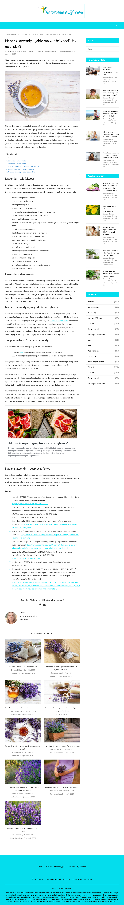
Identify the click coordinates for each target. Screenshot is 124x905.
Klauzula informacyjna (55, 867)
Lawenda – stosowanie (17, 164)
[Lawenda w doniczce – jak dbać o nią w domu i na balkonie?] (62, 730)
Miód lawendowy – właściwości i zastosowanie (23, 708)
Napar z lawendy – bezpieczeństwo (21, 172)
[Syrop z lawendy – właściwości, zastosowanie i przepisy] (23, 730)
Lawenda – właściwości (17, 161)
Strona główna (10, 34)
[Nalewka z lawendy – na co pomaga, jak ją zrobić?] (23, 813)
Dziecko (103, 323)
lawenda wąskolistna (59, 320)
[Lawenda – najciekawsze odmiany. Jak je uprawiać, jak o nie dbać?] (23, 772)
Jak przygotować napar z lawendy (21, 169)
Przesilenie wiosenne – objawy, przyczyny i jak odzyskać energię (111, 155)
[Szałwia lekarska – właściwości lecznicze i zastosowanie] (93, 275)
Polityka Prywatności (78, 867)
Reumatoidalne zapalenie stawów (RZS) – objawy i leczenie (109, 230)
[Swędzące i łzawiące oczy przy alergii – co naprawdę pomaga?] (93, 94)
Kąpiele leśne (103, 307)
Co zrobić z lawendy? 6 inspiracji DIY (23, 667)
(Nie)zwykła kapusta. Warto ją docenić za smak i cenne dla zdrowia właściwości (110, 186)
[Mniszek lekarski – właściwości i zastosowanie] (93, 210)
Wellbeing (103, 313)
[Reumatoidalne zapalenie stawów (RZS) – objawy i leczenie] (93, 231)
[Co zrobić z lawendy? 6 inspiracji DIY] (23, 651)
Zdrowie (24, 34)
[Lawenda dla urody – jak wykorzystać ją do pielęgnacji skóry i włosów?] (62, 692)
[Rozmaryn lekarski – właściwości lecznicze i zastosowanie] (93, 254)
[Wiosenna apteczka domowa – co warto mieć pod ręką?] (93, 115)
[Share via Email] (44, 605)
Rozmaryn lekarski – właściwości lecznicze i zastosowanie (111, 252)
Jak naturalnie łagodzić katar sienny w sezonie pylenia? (111, 134)
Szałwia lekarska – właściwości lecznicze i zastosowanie (111, 273)
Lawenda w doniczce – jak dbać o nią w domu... (62, 746)
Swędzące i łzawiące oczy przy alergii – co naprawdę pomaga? (110, 92)
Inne (103, 340)
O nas (40, 867)
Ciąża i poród (103, 329)
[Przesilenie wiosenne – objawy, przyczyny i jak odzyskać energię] (93, 156)
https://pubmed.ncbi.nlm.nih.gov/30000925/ (30, 504)
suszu (21, 352)
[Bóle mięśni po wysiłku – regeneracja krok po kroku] (93, 71)
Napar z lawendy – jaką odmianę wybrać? (24, 166)
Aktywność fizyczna (103, 318)
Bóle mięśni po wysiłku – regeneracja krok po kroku (110, 70)
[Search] (117, 25)
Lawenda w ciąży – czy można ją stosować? (61, 787)
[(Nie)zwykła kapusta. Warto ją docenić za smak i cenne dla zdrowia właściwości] (93, 187)
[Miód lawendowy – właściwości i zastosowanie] (23, 692)
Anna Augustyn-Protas (19, 51)
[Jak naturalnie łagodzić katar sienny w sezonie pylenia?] (93, 135)
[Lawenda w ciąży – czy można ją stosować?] (62, 772)
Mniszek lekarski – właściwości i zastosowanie (109, 208)
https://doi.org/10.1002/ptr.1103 (26, 558)
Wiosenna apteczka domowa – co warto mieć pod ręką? (110, 113)
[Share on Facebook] (40, 605)
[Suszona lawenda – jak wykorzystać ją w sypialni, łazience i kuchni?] (62, 651)
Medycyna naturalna (103, 334)
